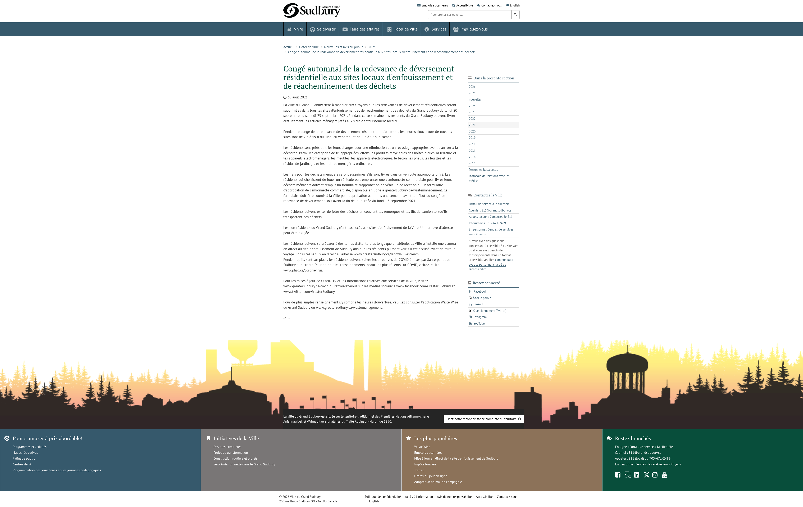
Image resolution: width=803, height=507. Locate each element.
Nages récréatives (25, 452)
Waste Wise (422, 447)
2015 (472, 163)
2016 (472, 157)
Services (439, 29)
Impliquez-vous (474, 29)
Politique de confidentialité (383, 497)
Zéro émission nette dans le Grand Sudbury (244, 464)
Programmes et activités (30, 447)
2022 (472, 119)
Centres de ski (22, 464)
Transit (419, 470)
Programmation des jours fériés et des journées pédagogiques (57, 470)
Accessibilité (464, 5)
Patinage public (24, 458)
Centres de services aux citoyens (658, 464)
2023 (472, 112)
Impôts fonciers (425, 464)
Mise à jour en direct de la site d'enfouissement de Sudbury (456, 458)
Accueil (288, 47)
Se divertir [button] (326, 29)
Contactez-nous (491, 5)
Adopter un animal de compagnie (438, 482)
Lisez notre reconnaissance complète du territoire (481, 419)
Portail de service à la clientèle (651, 447)
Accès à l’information (419, 497)
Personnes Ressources (483, 170)
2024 (472, 106)
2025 (472, 93)
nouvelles (475, 99)
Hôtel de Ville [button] (406, 29)
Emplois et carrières (435, 5)
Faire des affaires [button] (365, 29)
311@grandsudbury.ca (645, 452)
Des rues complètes (227, 447)
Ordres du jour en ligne (430, 476)
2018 (472, 144)
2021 (372, 47)
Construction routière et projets (236, 458)
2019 (472, 138)
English (515, 5)
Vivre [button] (298, 29)
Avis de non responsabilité (454, 497)
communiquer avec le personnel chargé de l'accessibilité (491, 264)
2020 (472, 131)
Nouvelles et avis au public (343, 47)
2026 (472, 87)
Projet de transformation (231, 452)
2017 (472, 150)
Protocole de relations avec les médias (489, 178)
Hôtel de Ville (309, 47)
